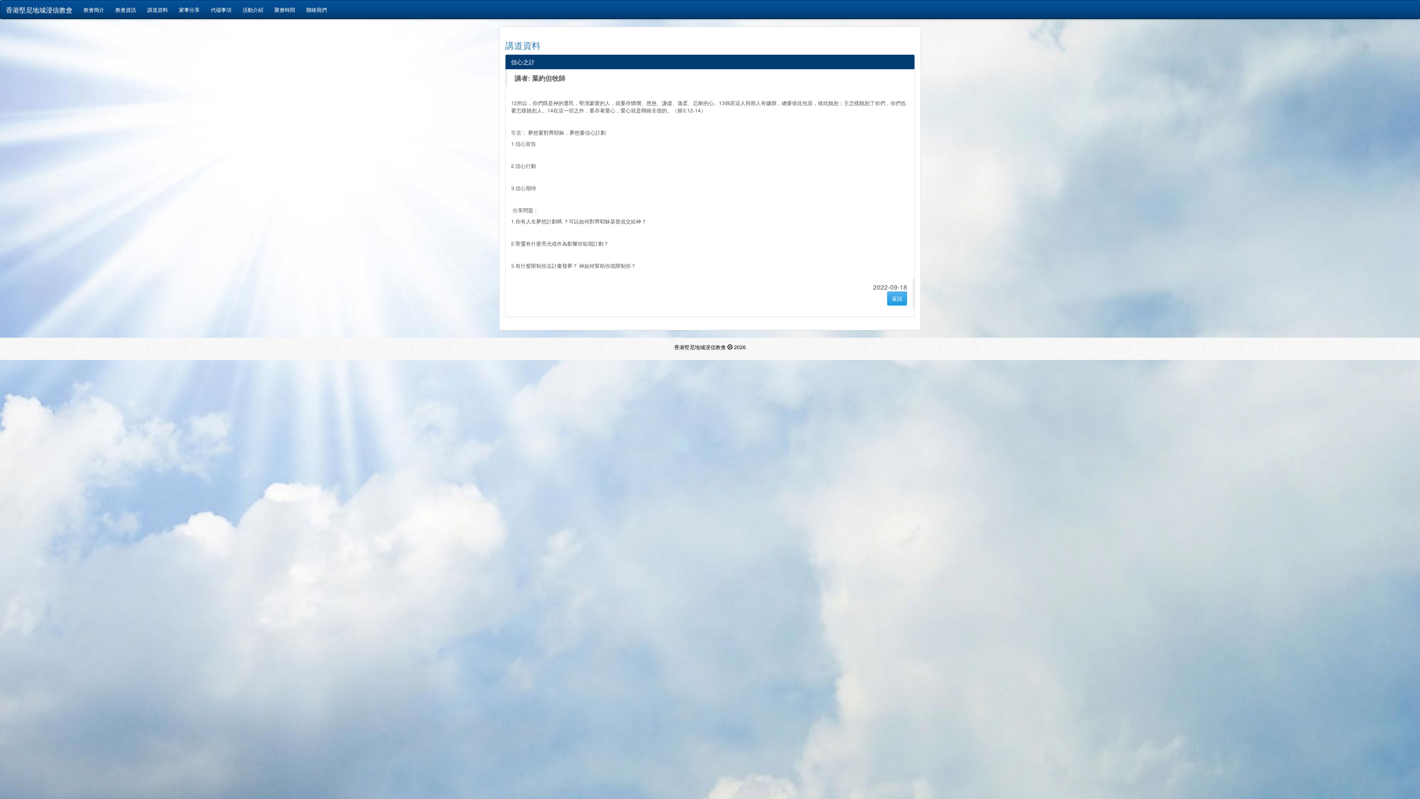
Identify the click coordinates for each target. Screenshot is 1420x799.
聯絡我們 (316, 9)
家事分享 (189, 9)
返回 (897, 298)
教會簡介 (94, 9)
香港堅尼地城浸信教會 (39, 9)
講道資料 (157, 9)
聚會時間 (284, 9)
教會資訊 (125, 9)
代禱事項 (221, 9)
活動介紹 (253, 9)
